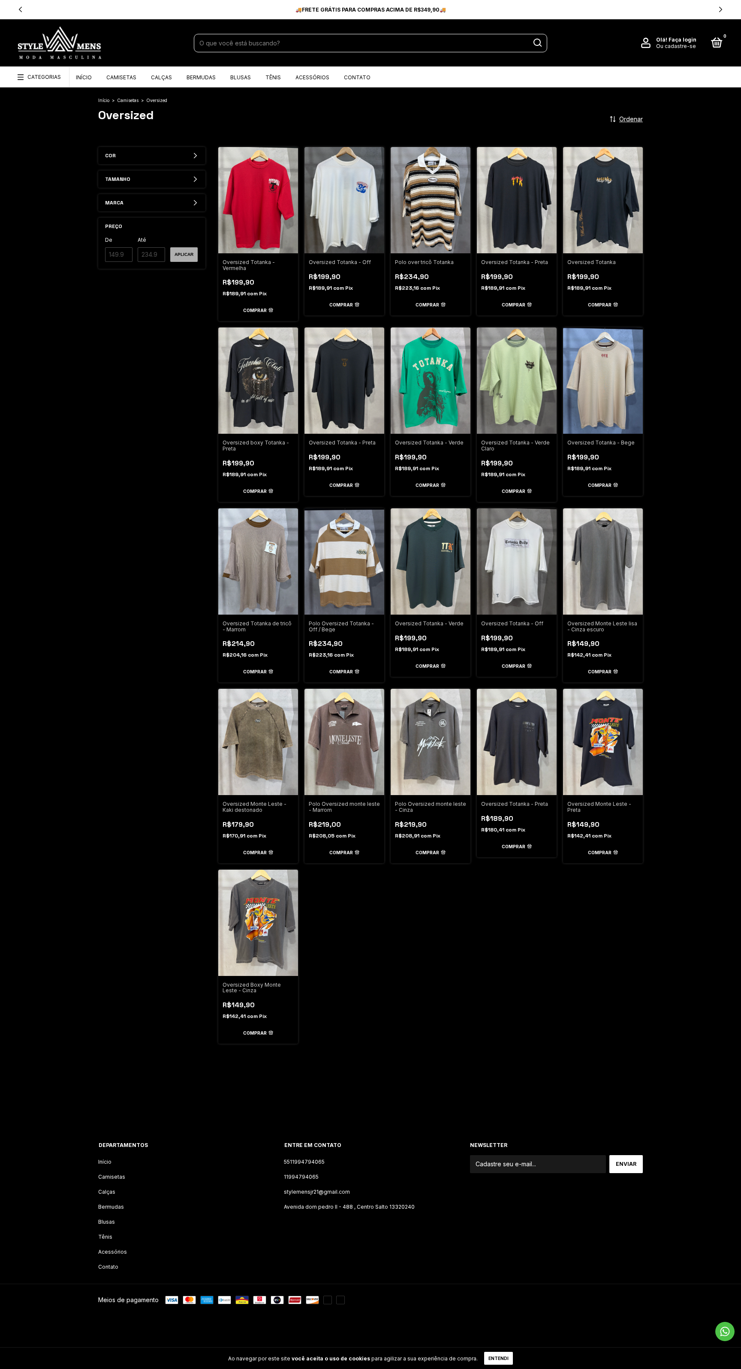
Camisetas (121, 77)
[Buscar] (537, 43)
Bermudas (201, 77)
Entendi (498, 1358)
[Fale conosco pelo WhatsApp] (725, 1331)
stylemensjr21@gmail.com (317, 1192)
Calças (161, 77)
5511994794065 (304, 1162)
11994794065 (301, 1177)
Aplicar (184, 254)
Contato (357, 77)
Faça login (682, 39)
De (108, 240)
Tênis (273, 77)
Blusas (240, 77)
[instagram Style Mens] (370, 1104)
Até (142, 240)
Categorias (44, 77)
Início (84, 77)
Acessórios (312, 77)
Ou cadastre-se (676, 46)
